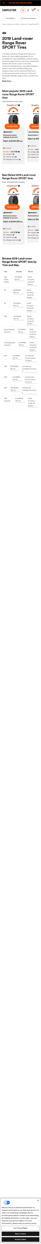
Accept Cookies (20, 1239)
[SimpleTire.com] (11, 10)
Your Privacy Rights (20, 1228)
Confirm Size (12, 126)
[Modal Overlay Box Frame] (20, 3)
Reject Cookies (20, 1234)
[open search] (23, 10)
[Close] (38, 1200)
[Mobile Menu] (38, 10)
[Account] (28, 10)
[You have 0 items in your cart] (32, 10)
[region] (20, 1220)
